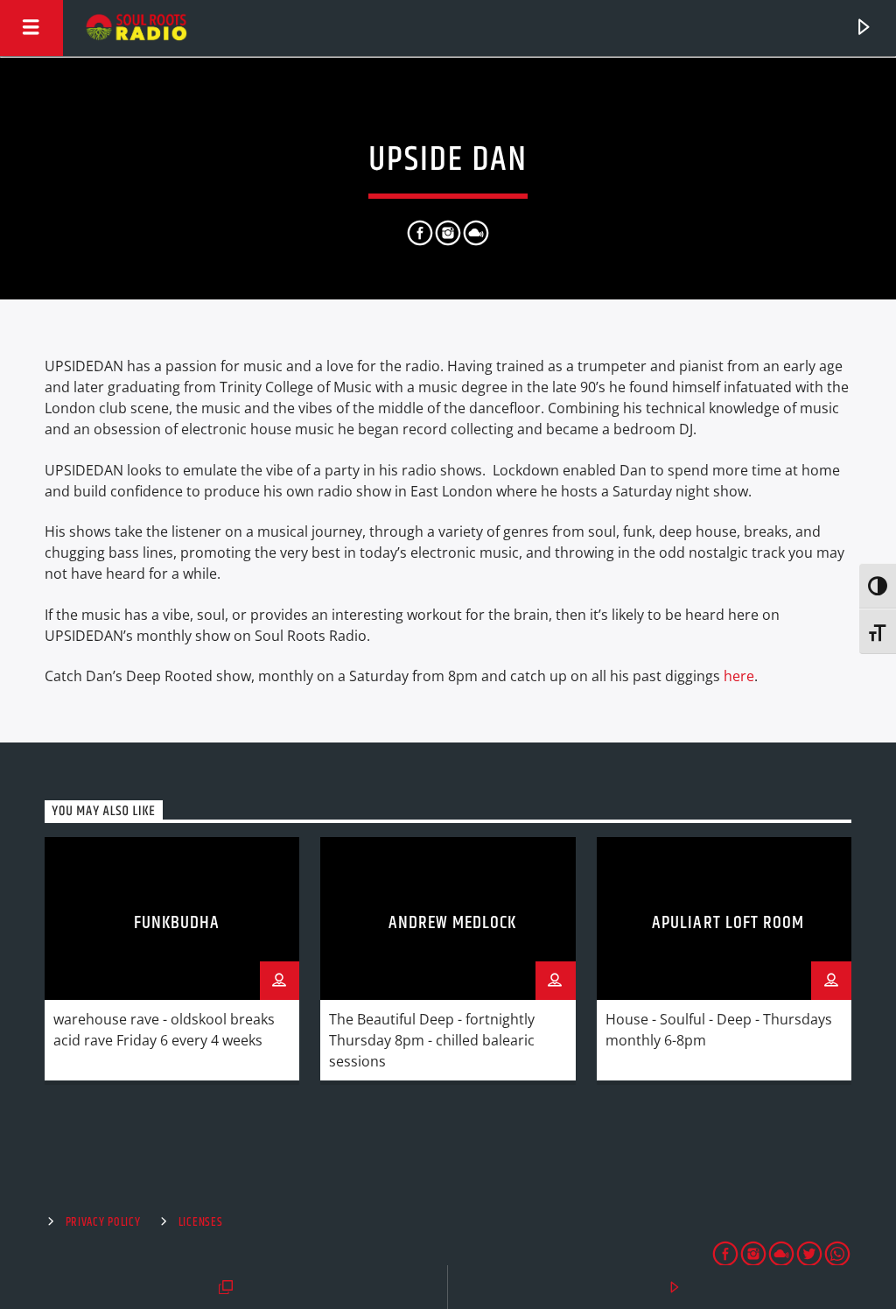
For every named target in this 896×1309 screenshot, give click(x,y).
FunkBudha (177, 923)
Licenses (200, 1222)
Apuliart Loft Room (728, 923)
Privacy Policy (103, 1222)
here (739, 676)
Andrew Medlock (452, 923)
